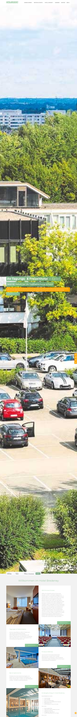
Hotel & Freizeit (49, 2)
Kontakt (63, 2)
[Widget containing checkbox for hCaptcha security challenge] (44, 348)
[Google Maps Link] (75, 360)
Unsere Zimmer (28, 2)
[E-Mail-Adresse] (75, 357)
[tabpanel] (54, 678)
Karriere (57, 2)
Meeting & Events (38, 2)
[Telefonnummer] (75, 354)
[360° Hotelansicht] (75, 362)
